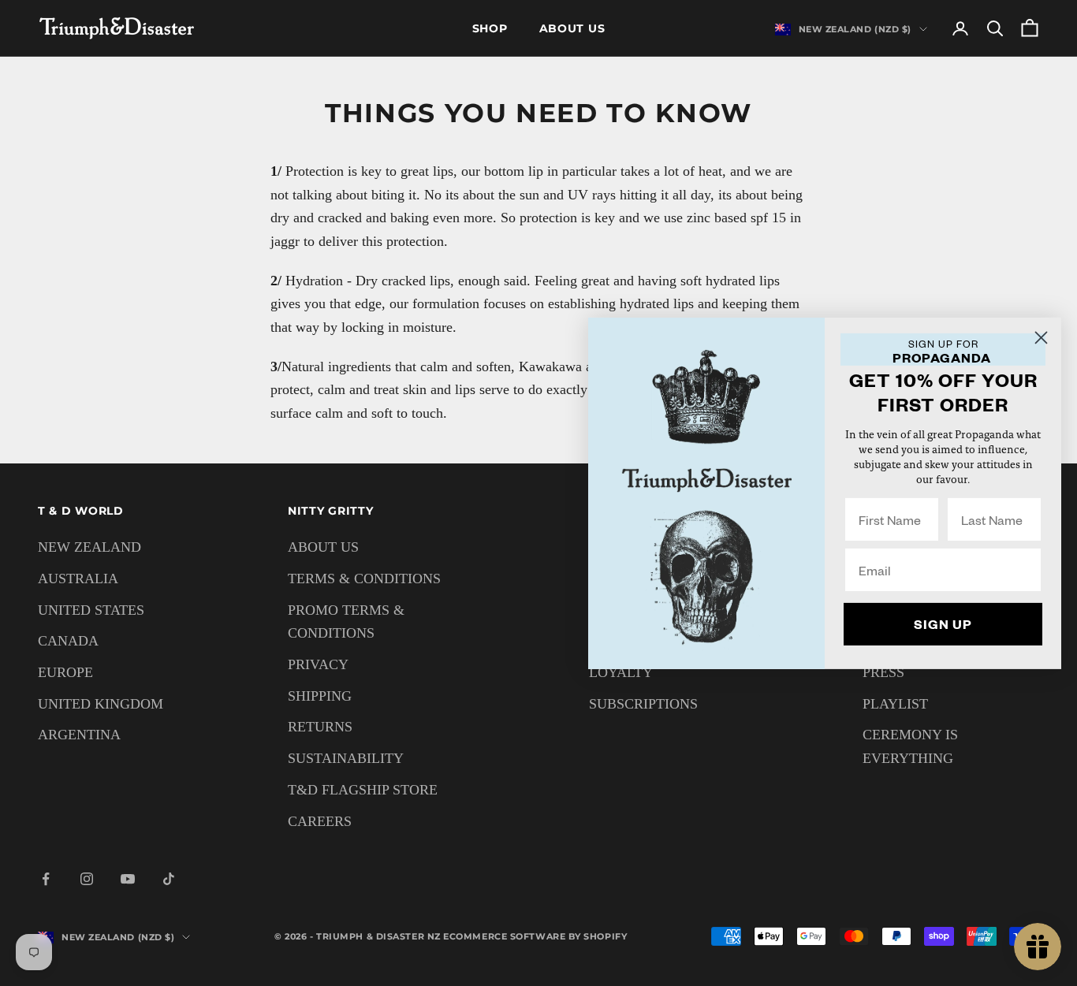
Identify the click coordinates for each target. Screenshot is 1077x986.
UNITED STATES (91, 610)
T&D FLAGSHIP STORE (363, 790)
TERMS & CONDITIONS (364, 578)
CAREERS (320, 821)
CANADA (68, 641)
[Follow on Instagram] (87, 879)
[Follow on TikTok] (169, 879)
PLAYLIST (895, 704)
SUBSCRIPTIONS (643, 704)
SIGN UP (943, 624)
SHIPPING (320, 696)
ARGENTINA (79, 734)
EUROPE (65, 672)
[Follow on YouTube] (128, 879)
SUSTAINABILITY (346, 758)
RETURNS (320, 727)
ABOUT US (323, 547)
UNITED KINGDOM (100, 704)
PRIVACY (318, 664)
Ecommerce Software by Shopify (535, 936)
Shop (490, 28)
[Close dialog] (1041, 337)
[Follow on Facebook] (46, 879)
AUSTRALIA (78, 578)
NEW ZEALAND (89, 547)
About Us (572, 28)
